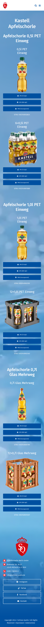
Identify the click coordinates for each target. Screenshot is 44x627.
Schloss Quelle (23, 620)
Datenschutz (30, 623)
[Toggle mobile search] (36, 5)
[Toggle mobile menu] (40, 5)
